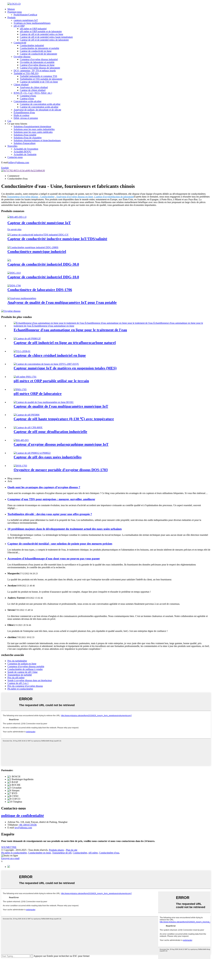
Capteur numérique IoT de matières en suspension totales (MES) (65, 368)
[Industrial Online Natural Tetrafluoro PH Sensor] (27, 338)
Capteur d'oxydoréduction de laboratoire (114, 196)
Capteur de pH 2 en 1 (18, 683)
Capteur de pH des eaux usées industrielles (47, 457)
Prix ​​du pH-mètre (16, 677)
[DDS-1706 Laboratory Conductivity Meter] (14, 285)
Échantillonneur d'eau (24, 112)
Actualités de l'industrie (25, 154)
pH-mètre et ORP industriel (33, 28)
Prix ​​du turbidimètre (17, 661)
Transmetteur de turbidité (19, 674)
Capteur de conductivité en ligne (36, 51)
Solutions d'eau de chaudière (28, 137)
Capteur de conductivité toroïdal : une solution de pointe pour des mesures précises (59, 543)
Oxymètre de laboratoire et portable (37, 62)
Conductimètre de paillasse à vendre (25, 669)
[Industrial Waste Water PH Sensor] (32, 453)
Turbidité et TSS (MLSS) (26, 73)
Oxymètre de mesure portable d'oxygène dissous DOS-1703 (61, 470)
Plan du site (71, 850)
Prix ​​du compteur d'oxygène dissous (25, 686)
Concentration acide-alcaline (27, 101)
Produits (11, 17)
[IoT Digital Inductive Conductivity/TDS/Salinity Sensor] (38, 234)
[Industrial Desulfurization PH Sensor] (28, 427)
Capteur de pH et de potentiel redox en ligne (41, 34)
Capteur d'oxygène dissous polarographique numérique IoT (61, 444)
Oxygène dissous (22, 56)
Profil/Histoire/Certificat (25, 14)
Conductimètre (47, 196)
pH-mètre (93, 852)
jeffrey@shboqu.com (18, 162)
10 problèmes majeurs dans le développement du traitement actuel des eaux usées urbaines (64, 529)
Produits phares (56, 850)
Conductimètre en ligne (39, 852)
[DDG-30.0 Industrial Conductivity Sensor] (9, 260)
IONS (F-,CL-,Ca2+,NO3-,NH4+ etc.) (33, 93)
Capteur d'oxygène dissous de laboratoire (40, 67)
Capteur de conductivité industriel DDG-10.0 (43, 277)
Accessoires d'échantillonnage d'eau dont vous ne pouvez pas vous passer (53, 558)
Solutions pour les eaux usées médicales (33, 132)
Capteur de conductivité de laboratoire (38, 53)
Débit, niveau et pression (26, 118)
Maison (11, 9)
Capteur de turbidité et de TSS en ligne (39, 81)
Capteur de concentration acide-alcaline (39, 107)
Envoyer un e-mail (10, 858)
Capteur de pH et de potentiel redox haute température (46, 37)
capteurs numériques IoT (26, 20)
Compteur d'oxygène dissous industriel (39, 59)
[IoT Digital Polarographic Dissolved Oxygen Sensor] (21, 440)
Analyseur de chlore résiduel (34, 87)
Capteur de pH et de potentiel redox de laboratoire (44, 40)
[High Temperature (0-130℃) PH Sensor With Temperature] (26, 414)
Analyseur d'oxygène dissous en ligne (74, 196)
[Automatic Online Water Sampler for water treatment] (109, 325)
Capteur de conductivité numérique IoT (39, 223)
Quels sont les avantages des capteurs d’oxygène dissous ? (43, 487)
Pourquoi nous (14, 12)
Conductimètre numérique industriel (36, 251)
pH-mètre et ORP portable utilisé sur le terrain (51, 381)
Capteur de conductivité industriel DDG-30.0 (43, 264)
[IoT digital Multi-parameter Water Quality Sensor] (44, 402)
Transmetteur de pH (62, 852)
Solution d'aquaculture (25, 143)
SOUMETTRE (8, 847)
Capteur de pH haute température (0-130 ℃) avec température (64, 419)
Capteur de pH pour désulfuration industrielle (50, 432)
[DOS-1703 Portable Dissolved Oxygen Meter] (20, 465)
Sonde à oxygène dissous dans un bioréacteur (29, 680)
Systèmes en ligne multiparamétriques (32, 23)
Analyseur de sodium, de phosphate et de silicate (37, 109)
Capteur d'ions (27, 98)
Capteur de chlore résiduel (32, 90)
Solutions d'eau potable (25, 135)
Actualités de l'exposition (26, 148)
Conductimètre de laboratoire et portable (39, 48)
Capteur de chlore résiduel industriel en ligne (50, 355)
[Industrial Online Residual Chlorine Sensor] (22, 351)
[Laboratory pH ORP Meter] (20, 389)
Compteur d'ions (28, 95)
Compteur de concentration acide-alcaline (40, 104)
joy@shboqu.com (23, 827)
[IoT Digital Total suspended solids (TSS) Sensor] (46, 364)
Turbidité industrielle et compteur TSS (38, 76)
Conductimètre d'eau (109, 852)
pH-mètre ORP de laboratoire (38, 394)
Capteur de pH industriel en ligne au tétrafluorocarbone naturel (65, 343)
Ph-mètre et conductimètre (20, 688)
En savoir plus (14, 229)
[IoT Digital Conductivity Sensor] (16, 217)
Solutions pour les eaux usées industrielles (34, 129)
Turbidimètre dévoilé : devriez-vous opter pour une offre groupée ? (49, 514)
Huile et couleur (21, 115)
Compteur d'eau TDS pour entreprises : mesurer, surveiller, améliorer (51, 499)
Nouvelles (12, 146)
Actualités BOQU (22, 151)
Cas (9, 121)
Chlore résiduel (21, 84)
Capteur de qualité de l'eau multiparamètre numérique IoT (61, 406)
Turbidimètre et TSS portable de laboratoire (41, 79)
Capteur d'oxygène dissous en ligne (37, 65)
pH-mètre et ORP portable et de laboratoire (41, 31)
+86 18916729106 (27, 824)
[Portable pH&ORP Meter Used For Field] (25, 376)
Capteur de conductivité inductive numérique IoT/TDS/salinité (57, 239)
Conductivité (20, 42)
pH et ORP (19, 26)
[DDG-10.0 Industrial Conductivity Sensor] (14, 273)
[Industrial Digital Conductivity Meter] (32, 247)
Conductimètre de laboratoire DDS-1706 (39, 290)
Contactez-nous (15, 157)
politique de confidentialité (22, 816)
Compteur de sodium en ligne (21, 663)
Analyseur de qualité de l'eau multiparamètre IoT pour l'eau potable (62, 302)
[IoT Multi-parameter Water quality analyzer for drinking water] (21, 298)
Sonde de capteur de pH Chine (22, 672)
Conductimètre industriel (32, 45)
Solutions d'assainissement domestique (32, 126)
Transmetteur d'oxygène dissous (22, 196)
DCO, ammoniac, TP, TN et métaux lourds (35, 70)
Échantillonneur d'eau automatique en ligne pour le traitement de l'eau (70, 330)
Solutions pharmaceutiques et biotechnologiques (37, 140)
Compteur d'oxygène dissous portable (25, 666)
